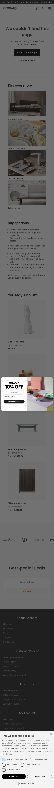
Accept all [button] (14, 776)
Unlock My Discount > (14, 401)
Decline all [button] (39, 776)
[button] (27, 783)
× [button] (51, 734)
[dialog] (27, 759)
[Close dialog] (51, 379)
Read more (7, 754)
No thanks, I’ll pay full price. (14, 406)
